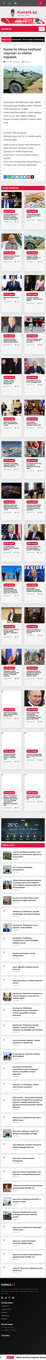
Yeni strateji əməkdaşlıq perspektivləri (17, 39)
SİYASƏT (4, 1312)
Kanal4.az (6, 28)
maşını (12, 116)
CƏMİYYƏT (5, 1306)
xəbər (14, 136)
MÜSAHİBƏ (5, 1316)
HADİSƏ (4, 1319)
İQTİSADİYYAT (6, 1309)
